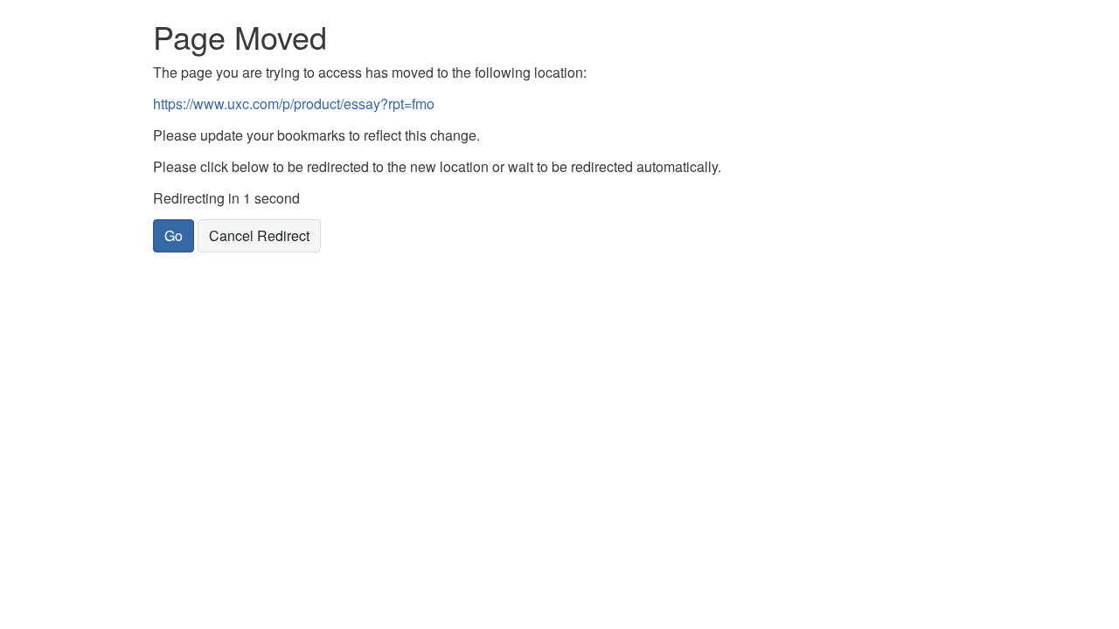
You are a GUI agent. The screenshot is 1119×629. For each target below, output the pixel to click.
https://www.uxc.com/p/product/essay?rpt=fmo (293, 103)
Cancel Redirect (259, 235)
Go (173, 235)
